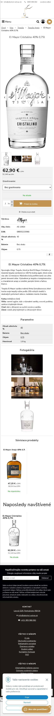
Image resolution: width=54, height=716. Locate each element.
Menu (7, 21)
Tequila (20, 28)
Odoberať (45, 578)
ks (9, 203)
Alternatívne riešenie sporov (27, 668)
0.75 (22, 337)
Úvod (3, 28)
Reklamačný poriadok (27, 643)
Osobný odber (27, 649)
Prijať (27, 697)
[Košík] (49, 21)
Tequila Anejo (33, 28)
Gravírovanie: (9, 181)
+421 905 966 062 (28, 620)
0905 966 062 (32, 2)
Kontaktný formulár (27, 652)
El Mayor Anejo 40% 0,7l (14, 449)
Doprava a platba (27, 646)
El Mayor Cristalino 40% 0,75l (12, 517)
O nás (27, 638)
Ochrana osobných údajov (27, 670)
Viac (11, 28)
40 (22, 327)
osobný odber (45, 2)
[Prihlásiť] (43, 21)
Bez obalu (25, 333)
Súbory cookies (27, 673)
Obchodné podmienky (27, 641)
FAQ (27, 654)
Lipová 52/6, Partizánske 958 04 (27, 611)
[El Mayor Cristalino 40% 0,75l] (27, 96)
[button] (49, 706)
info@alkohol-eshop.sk (12, 2)
